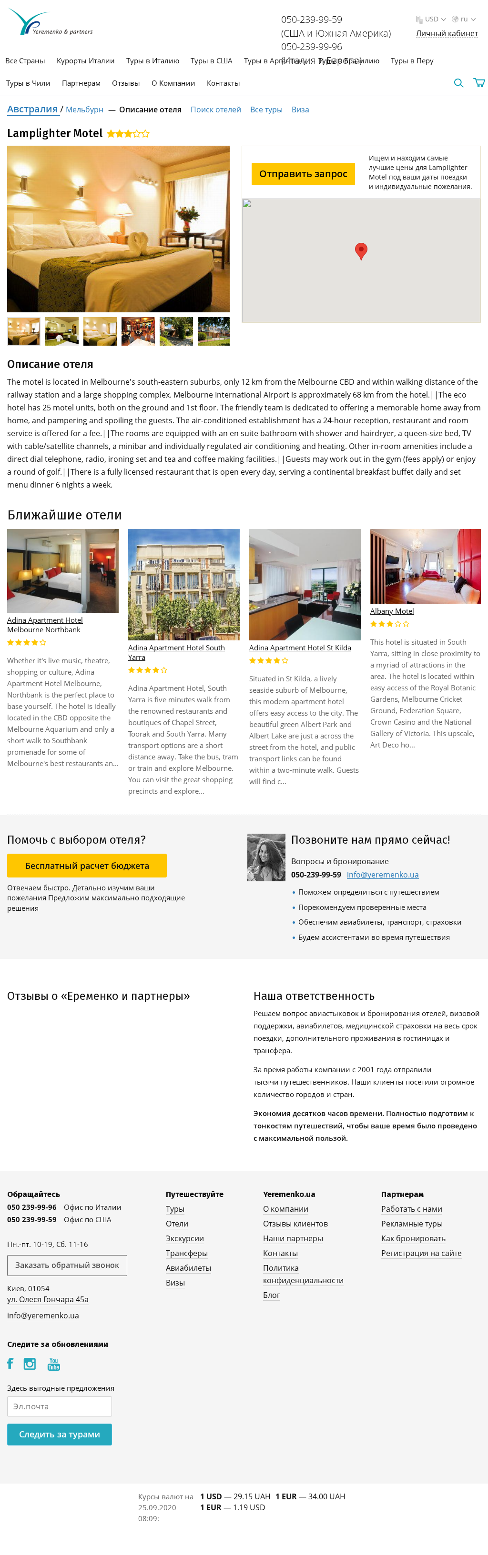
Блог (271, 1295)
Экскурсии (185, 1238)
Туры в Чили (28, 83)
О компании (285, 1209)
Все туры (266, 109)
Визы (175, 1282)
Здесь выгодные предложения (60, 1388)
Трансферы (187, 1253)
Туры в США (212, 60)
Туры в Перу (412, 60)
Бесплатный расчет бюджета (87, 865)
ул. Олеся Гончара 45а (48, 1299)
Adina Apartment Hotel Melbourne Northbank (45, 624)
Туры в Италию (152, 60)
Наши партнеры (293, 1238)
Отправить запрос (303, 173)
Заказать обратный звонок (67, 1265)
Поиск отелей (216, 109)
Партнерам (81, 83)
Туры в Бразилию (348, 60)
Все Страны (25, 60)
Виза (300, 109)
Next (213, 229)
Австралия (33, 108)
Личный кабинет (447, 34)
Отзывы (126, 83)
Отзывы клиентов (295, 1223)
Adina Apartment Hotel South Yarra (176, 652)
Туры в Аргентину (275, 60)
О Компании (173, 83)
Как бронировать (413, 1238)
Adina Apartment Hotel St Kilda (300, 647)
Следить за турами (59, 1434)
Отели (177, 1223)
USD (431, 18)
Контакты (223, 83)
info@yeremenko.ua (383, 875)
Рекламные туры (412, 1223)
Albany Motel (392, 611)
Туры (175, 1209)
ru (464, 18)
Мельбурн (84, 109)
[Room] (118, 229)
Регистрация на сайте (421, 1253)
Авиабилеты (188, 1268)
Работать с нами (411, 1209)
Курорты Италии (86, 60)
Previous (23, 229)
